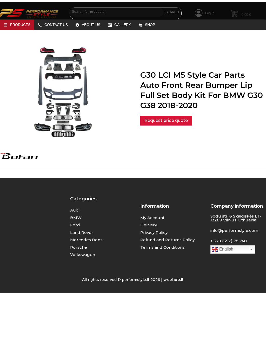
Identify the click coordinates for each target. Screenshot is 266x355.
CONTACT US (56, 25)
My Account (152, 217)
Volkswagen (82, 254)
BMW (76, 217)
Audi (74, 210)
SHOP (150, 25)
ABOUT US (91, 25)
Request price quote (166, 120)
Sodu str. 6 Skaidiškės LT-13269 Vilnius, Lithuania (235, 218)
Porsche (78, 247)
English (225, 249)
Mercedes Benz (86, 239)
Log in (209, 13)
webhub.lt (173, 279)
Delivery (148, 224)
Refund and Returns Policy (167, 239)
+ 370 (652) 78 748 (228, 240)
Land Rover (81, 232)
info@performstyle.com (234, 230)
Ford (75, 224)
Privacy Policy (154, 232)
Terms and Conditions (162, 247)
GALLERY (122, 25)
